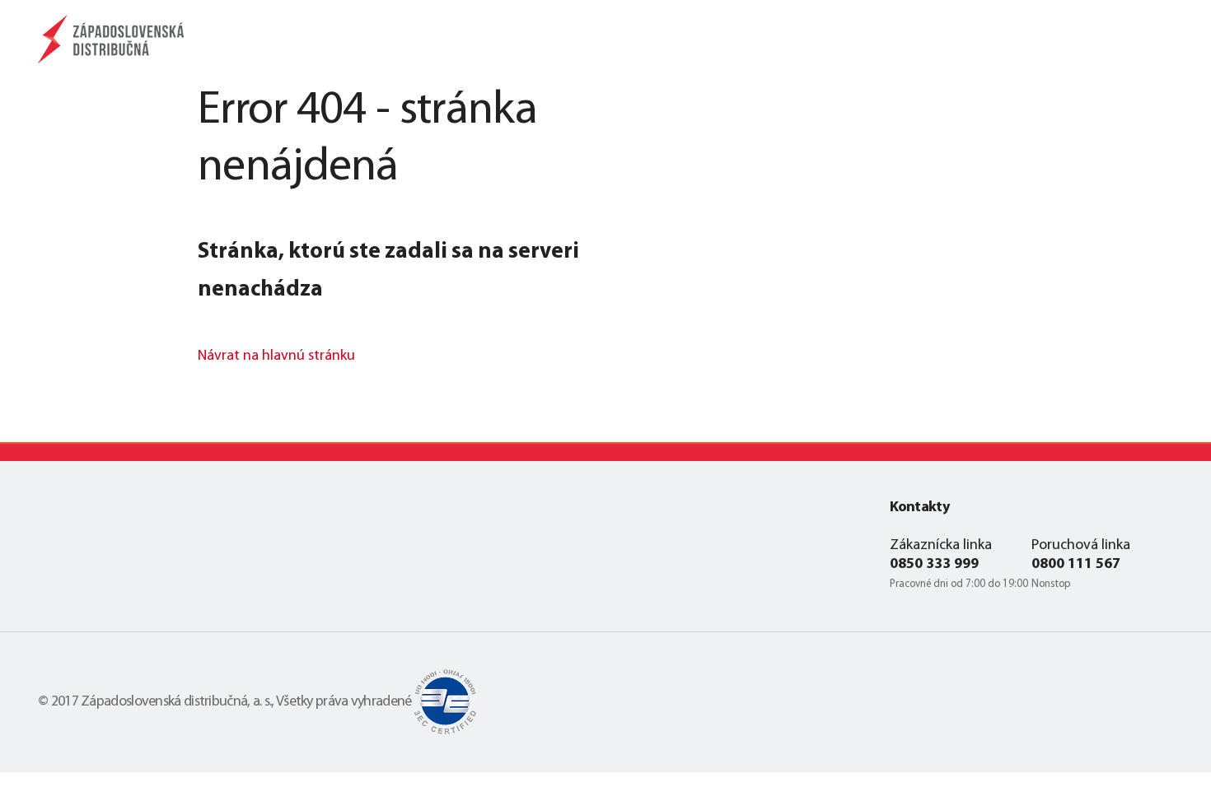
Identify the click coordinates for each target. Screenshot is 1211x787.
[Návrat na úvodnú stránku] (114, 39)
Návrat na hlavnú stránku (276, 356)
